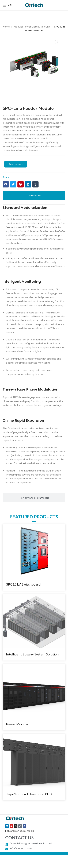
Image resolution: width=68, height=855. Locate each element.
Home (6, 26)
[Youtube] (11, 826)
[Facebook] (24, 826)
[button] (6, 184)
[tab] (34, 195)
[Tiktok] (20, 826)
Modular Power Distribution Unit (32, 26)
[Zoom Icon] (56, 42)
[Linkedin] (7, 826)
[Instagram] (15, 826)
